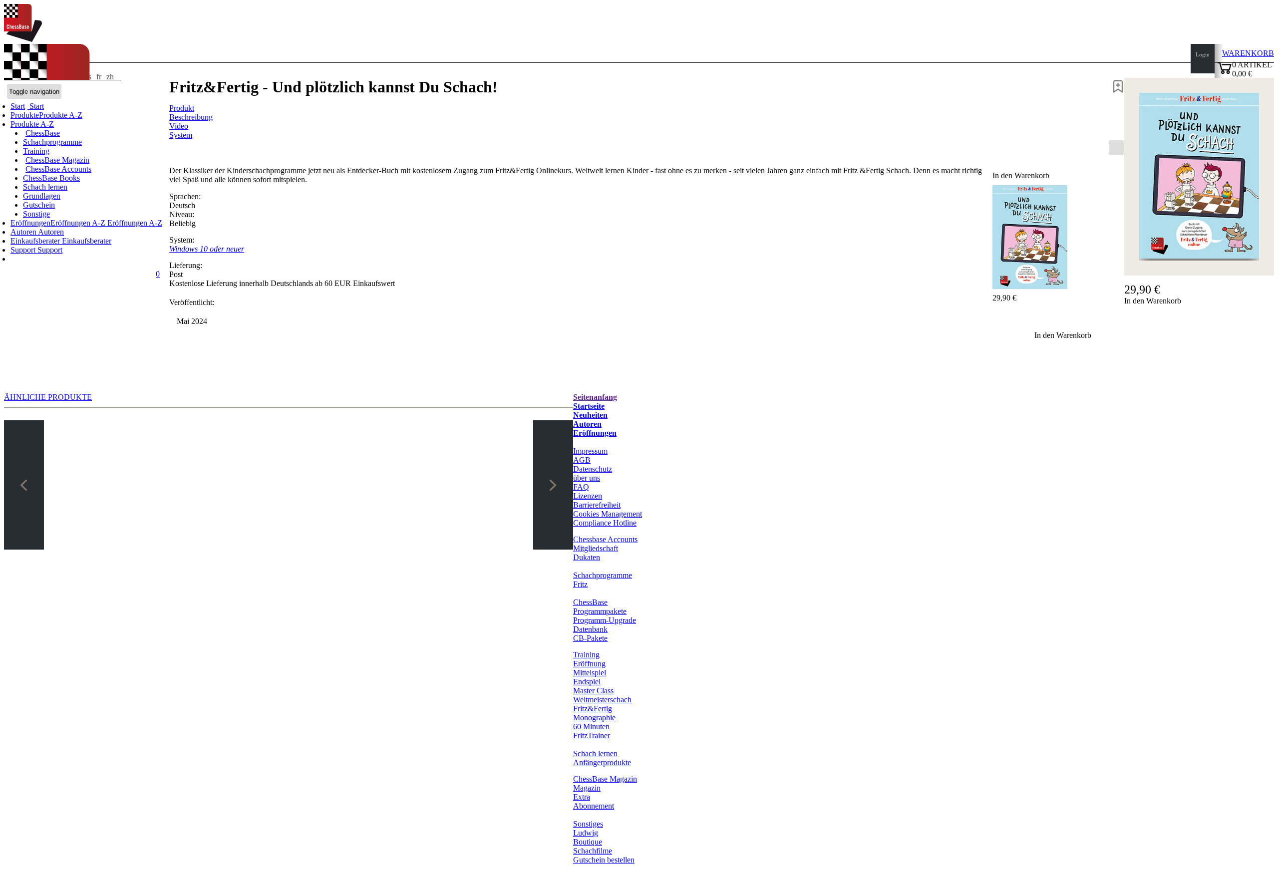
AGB (582, 460)
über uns (586, 478)
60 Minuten (591, 726)
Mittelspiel (589, 672)
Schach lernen (45, 187)
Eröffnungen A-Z (133, 223)
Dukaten (586, 557)
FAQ (581, 487)
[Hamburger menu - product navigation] (1116, 148)
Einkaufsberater (36, 241)
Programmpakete (600, 611)
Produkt (181, 108)
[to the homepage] (23, 39)
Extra (581, 797)
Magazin (587, 788)
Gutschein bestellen (604, 860)
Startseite (589, 406)
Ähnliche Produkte (48, 397)
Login (1203, 54)
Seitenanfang (595, 397)
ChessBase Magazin (57, 160)
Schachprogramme (52, 142)
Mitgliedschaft (595, 548)
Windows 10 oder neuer (206, 249)
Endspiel (587, 681)
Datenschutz (592, 469)
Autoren (24, 232)
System (180, 135)
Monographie (594, 717)
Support (23, 250)
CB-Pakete (590, 638)
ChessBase (42, 133)
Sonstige (36, 214)
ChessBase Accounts (58, 169)
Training (36, 151)
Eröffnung (589, 663)
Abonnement (593, 806)
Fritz (580, 584)
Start (35, 106)
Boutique (587, 842)
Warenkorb (1248, 53)
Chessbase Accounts (605, 539)
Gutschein (39, 205)
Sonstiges (588, 824)
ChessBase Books (51, 178)
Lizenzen (587, 496)
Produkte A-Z (32, 124)
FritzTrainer (591, 735)
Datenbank (590, 629)
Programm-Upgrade (604, 620)
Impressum (590, 451)
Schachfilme (592, 851)
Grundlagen (41, 196)
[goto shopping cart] (1224, 72)
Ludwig (585, 833)
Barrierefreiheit (597, 505)
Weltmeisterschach (602, 699)
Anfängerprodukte (602, 762)
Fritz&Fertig (592, 708)
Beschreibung (191, 117)
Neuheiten (590, 415)
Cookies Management (607, 514)
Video (178, 126)
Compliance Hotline (605, 523)
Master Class (593, 690)
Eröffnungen (595, 433)
